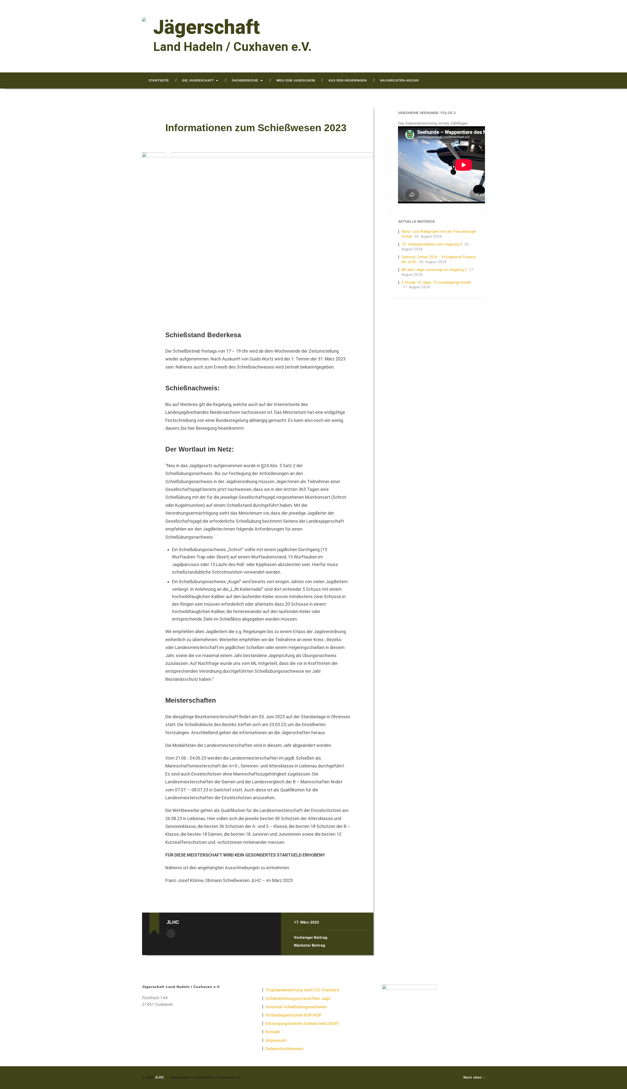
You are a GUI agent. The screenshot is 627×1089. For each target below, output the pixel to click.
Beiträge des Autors (171, 933)
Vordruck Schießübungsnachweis (296, 1006)
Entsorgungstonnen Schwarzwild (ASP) (302, 1023)
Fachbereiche (245, 80)
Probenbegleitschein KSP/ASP (293, 1015)
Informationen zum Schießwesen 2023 (256, 127)
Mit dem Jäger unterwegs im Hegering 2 (434, 269)
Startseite (159, 80)
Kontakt (272, 1031)
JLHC (159, 1077)
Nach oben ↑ (474, 1077)
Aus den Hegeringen (347, 80)
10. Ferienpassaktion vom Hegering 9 (431, 244)
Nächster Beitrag (309, 945)
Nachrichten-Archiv (399, 80)
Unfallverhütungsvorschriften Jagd (297, 998)
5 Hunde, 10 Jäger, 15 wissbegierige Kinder (436, 282)
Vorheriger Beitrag (310, 937)
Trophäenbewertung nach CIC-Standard (302, 989)
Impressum (276, 1040)
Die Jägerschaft (198, 80)
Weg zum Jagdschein (296, 80)
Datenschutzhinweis (284, 1048)
